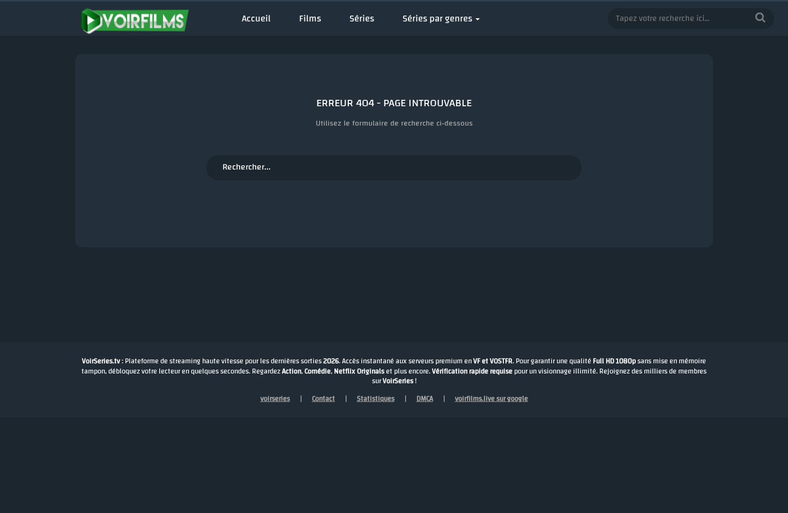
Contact (323, 398)
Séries (362, 18)
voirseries (275, 398)
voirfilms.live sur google (491, 398)
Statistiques (376, 398)
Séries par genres (437, 18)
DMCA (425, 398)
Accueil (256, 18)
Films (310, 18)
